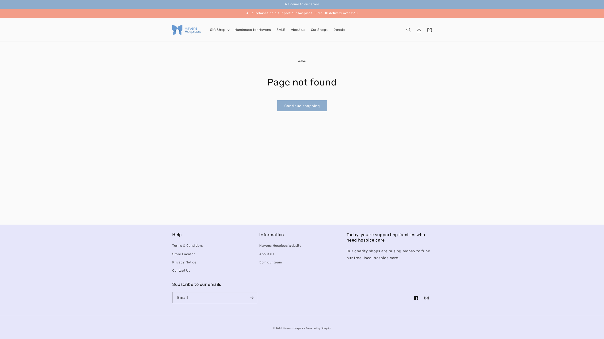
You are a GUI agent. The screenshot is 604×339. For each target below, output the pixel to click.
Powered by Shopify (318, 328)
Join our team (270, 262)
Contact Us (181, 271)
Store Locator (183, 254)
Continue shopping (302, 106)
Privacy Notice (184, 262)
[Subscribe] (252, 297)
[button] (219, 30)
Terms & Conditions (188, 246)
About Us (266, 254)
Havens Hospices (294, 328)
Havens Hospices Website (280, 246)
